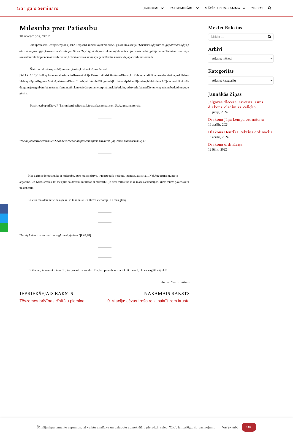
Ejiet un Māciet (164, 380)
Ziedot (257, 8)
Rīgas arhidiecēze (165, 360)
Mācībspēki (27, 347)
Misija (22, 340)
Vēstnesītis (160, 340)
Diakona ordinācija (225, 145)
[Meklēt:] (241, 37)
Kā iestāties (95, 347)
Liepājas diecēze (164, 367)
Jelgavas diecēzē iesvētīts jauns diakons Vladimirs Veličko (235, 104)
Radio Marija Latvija (168, 347)
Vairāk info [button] (230, 427)
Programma (95, 354)
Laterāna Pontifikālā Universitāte (168, 402)
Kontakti (24, 367)
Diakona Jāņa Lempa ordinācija (236, 120)
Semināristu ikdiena (103, 360)
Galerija (23, 360)
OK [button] (249, 427)
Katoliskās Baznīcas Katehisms (178, 387)
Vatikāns (158, 393)
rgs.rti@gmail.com (232, 349)
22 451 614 (225, 341)
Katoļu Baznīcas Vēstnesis (173, 354)
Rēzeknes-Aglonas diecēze (173, 373)
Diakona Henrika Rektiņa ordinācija (240, 132)
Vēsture (23, 354)
